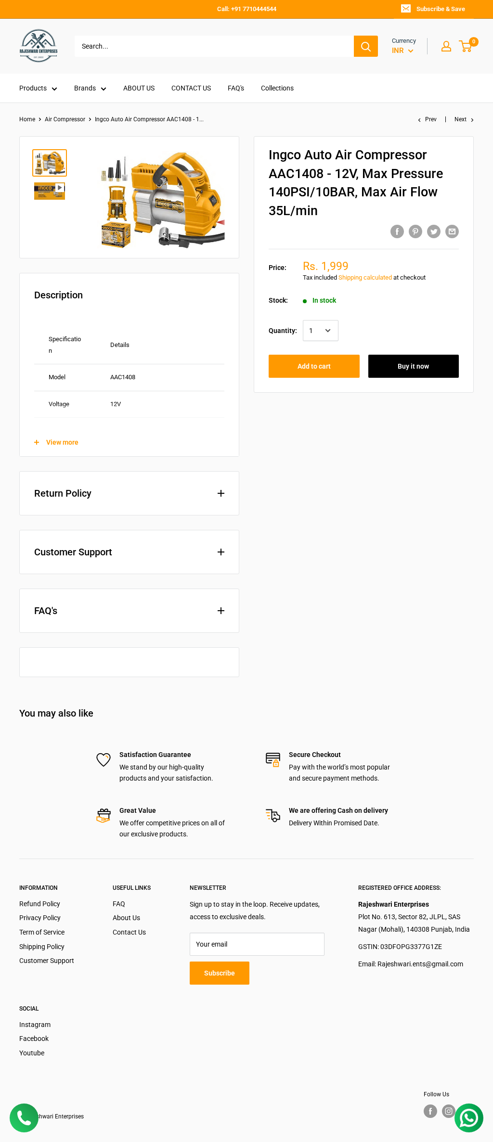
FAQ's (236, 88)
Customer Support (46, 960)
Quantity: (283, 330)
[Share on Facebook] (397, 231)
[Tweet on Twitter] (434, 231)
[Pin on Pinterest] (415, 231)
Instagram (35, 1024)
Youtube (31, 1053)
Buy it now (413, 366)
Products (33, 88)
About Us (126, 918)
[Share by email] (452, 231)
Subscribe (219, 973)
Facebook (34, 1038)
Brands (85, 88)
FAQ (119, 904)
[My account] (446, 46)
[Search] (366, 46)
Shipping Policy (42, 946)
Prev (431, 119)
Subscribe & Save (440, 9)
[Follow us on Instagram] (448, 1111)
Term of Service (42, 932)
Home (27, 119)
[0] (466, 46)
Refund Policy (39, 904)
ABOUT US (139, 88)
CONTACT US (191, 88)
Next (460, 119)
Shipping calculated (365, 277)
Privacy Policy (40, 918)
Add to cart (314, 366)
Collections (277, 88)
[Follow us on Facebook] (430, 1111)
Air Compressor (65, 119)
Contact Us (129, 932)
